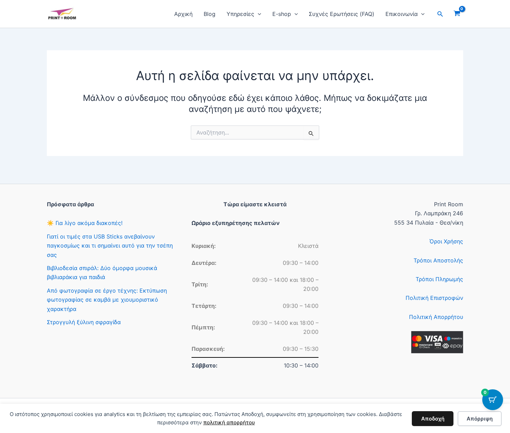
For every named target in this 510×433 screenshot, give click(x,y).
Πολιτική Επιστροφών (434, 297)
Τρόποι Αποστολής (438, 260)
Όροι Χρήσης (446, 241)
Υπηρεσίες (240, 13)
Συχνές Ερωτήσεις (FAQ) (341, 13)
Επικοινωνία (401, 13)
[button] (257, 14)
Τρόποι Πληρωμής (439, 279)
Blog (209, 13)
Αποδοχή (432, 418)
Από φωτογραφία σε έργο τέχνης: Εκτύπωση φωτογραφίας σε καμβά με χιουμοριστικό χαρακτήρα (107, 299)
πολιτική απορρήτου (229, 422)
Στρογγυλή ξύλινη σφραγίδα (84, 322)
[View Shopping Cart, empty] (456, 14)
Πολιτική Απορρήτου (436, 316)
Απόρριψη (480, 418)
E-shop (281, 13)
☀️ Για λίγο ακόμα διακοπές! (84, 222)
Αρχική (183, 13)
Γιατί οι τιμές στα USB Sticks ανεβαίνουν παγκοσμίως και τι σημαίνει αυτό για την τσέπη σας (110, 245)
